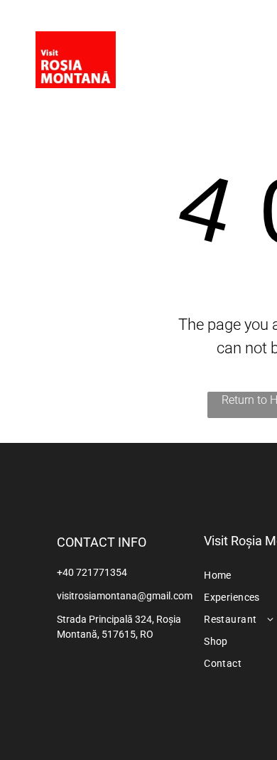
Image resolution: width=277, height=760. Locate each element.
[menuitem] (232, 44)
